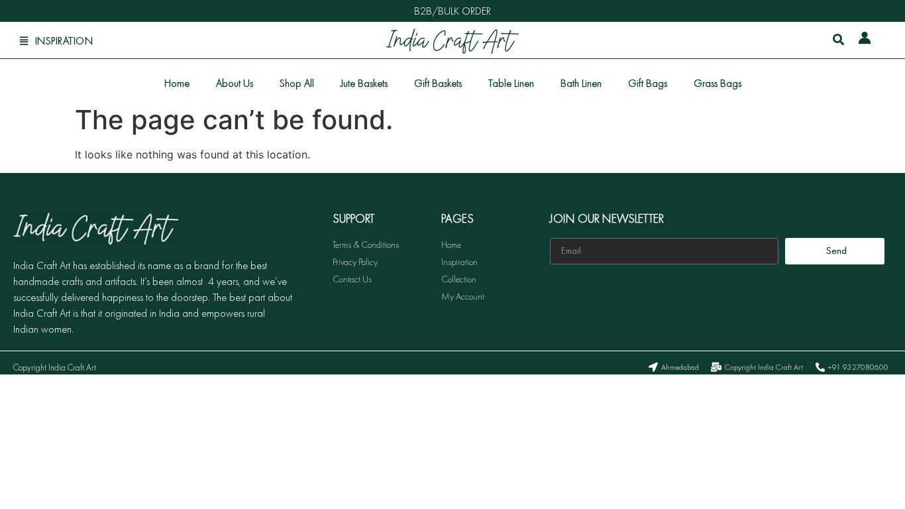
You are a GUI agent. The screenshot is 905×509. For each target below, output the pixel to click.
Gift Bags (647, 83)
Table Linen (511, 83)
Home (176, 83)
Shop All (297, 83)
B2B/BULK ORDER (452, 11)
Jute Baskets (364, 83)
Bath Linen (581, 83)
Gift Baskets (438, 83)
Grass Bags (717, 83)
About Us (234, 83)
